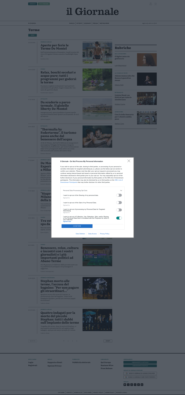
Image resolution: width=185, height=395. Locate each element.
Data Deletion (80, 234)
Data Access (92, 234)
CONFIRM (77, 226)
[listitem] (92, 190)
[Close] (130, 162)
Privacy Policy (104, 234)
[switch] (119, 195)
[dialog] (92, 197)
